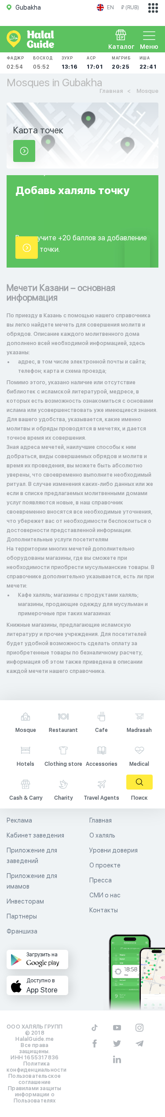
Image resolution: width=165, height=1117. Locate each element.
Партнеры (22, 916)
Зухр (70, 62)
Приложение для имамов (32, 881)
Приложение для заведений (32, 855)
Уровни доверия (113, 850)
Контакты (103, 910)
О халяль (102, 835)
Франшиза (22, 931)
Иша (148, 62)
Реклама (19, 820)
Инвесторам (25, 901)
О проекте (105, 865)
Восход (43, 62)
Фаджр (15, 62)
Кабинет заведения (35, 835)
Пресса (100, 880)
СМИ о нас (105, 895)
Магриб (121, 62)
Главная (100, 820)
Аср (95, 62)
